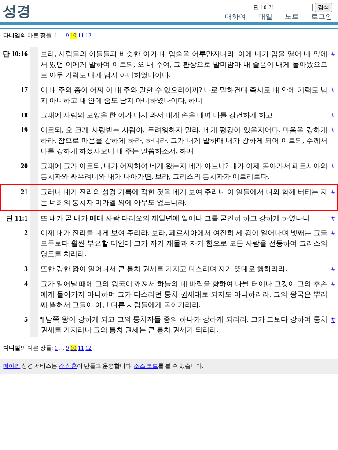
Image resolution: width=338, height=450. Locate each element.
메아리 (11, 366)
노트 (292, 16)
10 (73, 36)
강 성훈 (68, 366)
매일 (265, 16)
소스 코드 (146, 366)
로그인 (321, 16)
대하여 (235, 16)
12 (88, 36)
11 (81, 36)
